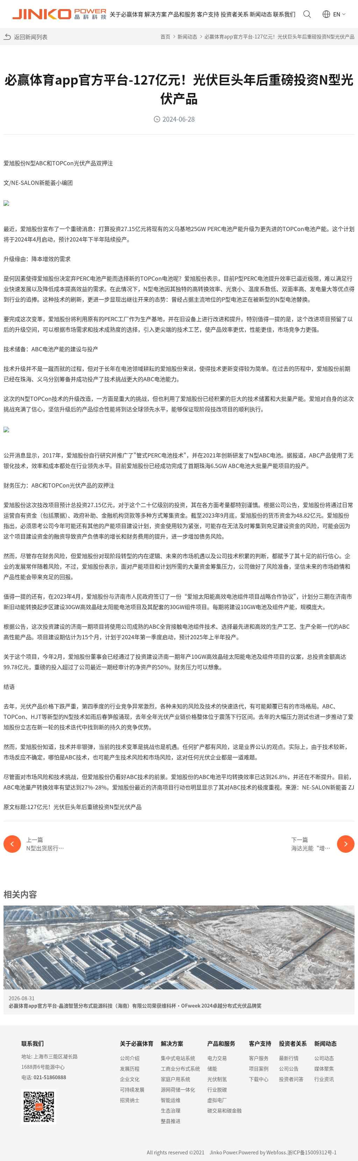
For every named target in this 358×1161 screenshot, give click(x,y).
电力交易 (217, 1057)
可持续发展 (132, 1089)
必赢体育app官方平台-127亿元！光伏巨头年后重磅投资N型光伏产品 (280, 36)
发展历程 (129, 1068)
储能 (212, 1068)
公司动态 (324, 1057)
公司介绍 (129, 1057)
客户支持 (208, 14)
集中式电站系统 (178, 1057)
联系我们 (284, 14)
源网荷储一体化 (178, 1089)
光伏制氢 (217, 1078)
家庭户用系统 (175, 1078)
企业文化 (129, 1078)
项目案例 (258, 1068)
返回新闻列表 (31, 37)
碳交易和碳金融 (224, 1110)
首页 (165, 36)
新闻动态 (261, 14)
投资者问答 (291, 1078)
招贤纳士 (129, 1099)
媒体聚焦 (324, 1068)
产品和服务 (182, 14)
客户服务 (258, 1057)
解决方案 (155, 14)
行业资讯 (324, 1078)
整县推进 (170, 1120)
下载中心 (258, 1078)
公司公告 (289, 1068)
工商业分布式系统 (180, 1068)
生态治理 (170, 1110)
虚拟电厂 (217, 1099)
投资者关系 (235, 14)
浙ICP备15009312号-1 (312, 1152)
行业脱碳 (217, 1089)
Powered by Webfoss (262, 1152)
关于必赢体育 (126, 14)
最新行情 (289, 1057)
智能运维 (170, 1099)
